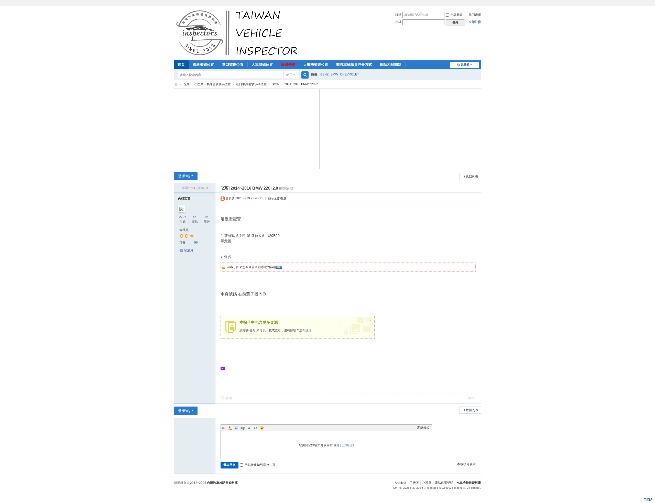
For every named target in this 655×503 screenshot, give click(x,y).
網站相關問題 (390, 64)
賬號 (398, 15)
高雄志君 (184, 198)
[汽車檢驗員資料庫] (238, 33)
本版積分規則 (466, 464)
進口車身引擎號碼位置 (251, 84)
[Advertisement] (247, 128)
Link (242, 427)
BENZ (324, 74)
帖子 (289, 75)
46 (194, 217)
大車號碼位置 (262, 64)
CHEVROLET (349, 74)
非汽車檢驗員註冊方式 (354, 64)
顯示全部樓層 (277, 198)
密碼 (398, 22)
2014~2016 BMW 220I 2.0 (302, 84)
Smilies (261, 427)
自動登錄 (456, 15)
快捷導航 (463, 65)
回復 (279, 267)
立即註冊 (475, 22)
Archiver (400, 483)
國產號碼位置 (203, 64)
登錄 (252, 330)
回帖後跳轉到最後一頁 (260, 465)
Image (236, 427)
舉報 (471, 398)
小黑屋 (426, 483)
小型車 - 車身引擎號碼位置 (212, 84)
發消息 (188, 250)
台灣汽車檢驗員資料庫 (222, 483)
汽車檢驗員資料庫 (176, 84)
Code (255, 427)
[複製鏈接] (286, 188)
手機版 (414, 483)
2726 (182, 217)
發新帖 (184, 176)
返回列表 (472, 176)
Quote (249, 427)
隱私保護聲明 (444, 483)
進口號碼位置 (233, 64)
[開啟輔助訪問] (479, 3)
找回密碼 (475, 15)
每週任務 (288, 64)
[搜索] (305, 75)
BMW (334, 74)
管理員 (184, 230)
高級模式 (423, 428)
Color (229, 427)
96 (207, 217)
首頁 (181, 64)
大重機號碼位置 (315, 64)
